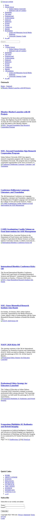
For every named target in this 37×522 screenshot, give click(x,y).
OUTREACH (9, 484)
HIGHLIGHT (9, 483)
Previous (15, 439)
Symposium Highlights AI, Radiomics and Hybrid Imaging (16, 425)
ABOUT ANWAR (11, 477)
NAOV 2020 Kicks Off (10, 345)
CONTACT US (10, 492)
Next (25, 439)
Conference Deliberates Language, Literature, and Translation (15, 191)
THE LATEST (10, 486)
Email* (3, 507)
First (10, 439)
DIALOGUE (9, 481)
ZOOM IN (8, 488)
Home (3, 86)
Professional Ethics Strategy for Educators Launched (14, 384)
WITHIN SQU (10, 490)
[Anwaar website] (7, 2)
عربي (7, 494)
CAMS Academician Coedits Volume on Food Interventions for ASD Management (18, 230)
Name (3, 505)
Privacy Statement (24, 515)
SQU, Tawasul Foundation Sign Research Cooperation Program (18, 152)
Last (28, 439)
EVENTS (8, 479)
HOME (7, 475)
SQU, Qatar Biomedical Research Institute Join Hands (15, 306)
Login (3, 518)
